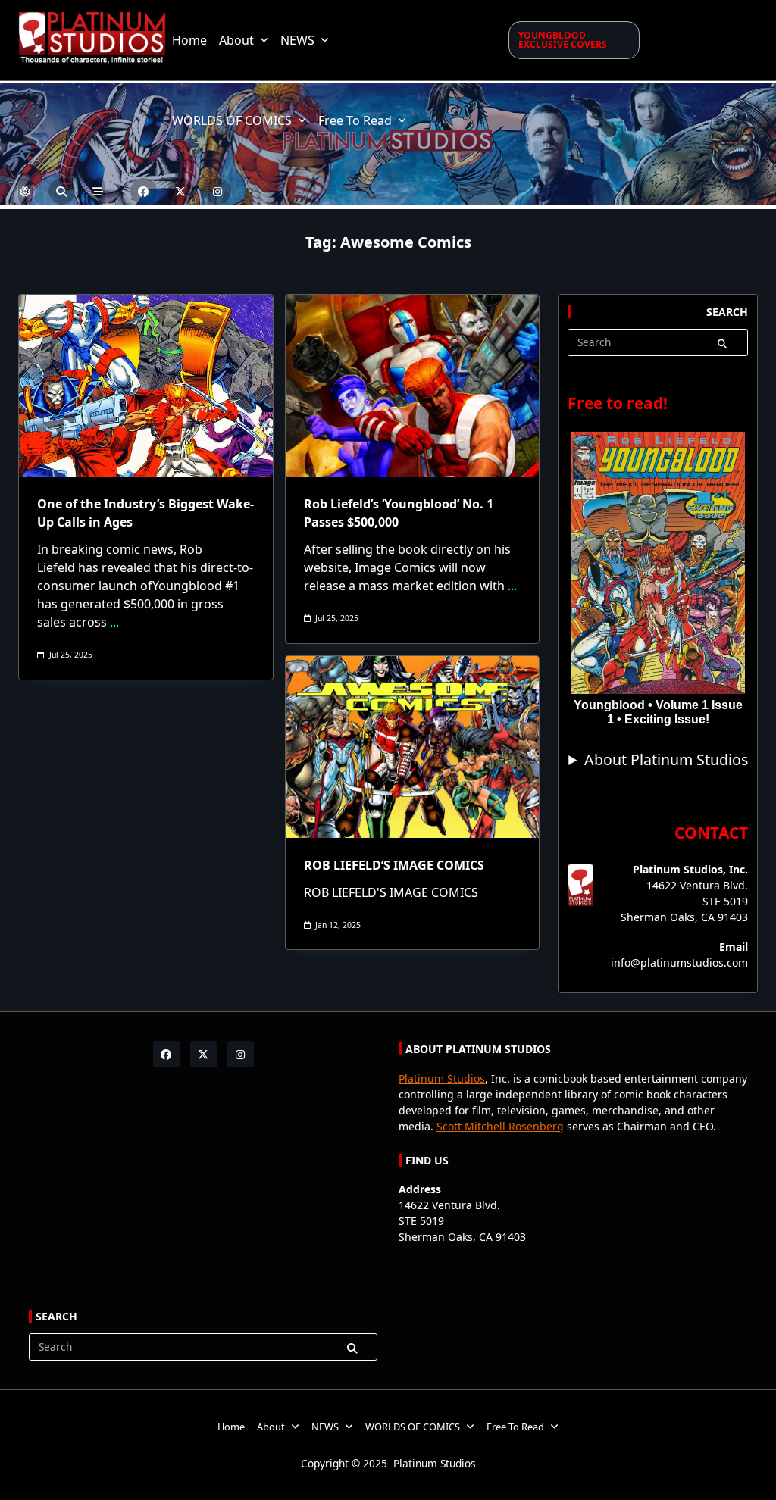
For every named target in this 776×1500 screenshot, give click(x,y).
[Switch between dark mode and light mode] (25, 191)
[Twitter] (180, 191)
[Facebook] (143, 191)
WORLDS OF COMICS (232, 120)
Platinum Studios (442, 1078)
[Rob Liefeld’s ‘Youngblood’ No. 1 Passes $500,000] (413, 386)
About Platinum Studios (666, 759)
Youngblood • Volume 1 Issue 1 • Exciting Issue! (658, 712)
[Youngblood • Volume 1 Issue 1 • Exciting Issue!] (658, 563)
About (236, 40)
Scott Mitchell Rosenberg (500, 1126)
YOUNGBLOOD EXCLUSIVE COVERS (562, 40)
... (114, 622)
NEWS (297, 40)
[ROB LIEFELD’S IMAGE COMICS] (413, 747)
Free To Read (355, 120)
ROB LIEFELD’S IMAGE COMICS (394, 865)
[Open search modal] (61, 191)
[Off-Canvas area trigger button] (98, 191)
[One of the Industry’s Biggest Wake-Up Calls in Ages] (146, 386)
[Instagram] (218, 191)
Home (189, 40)
